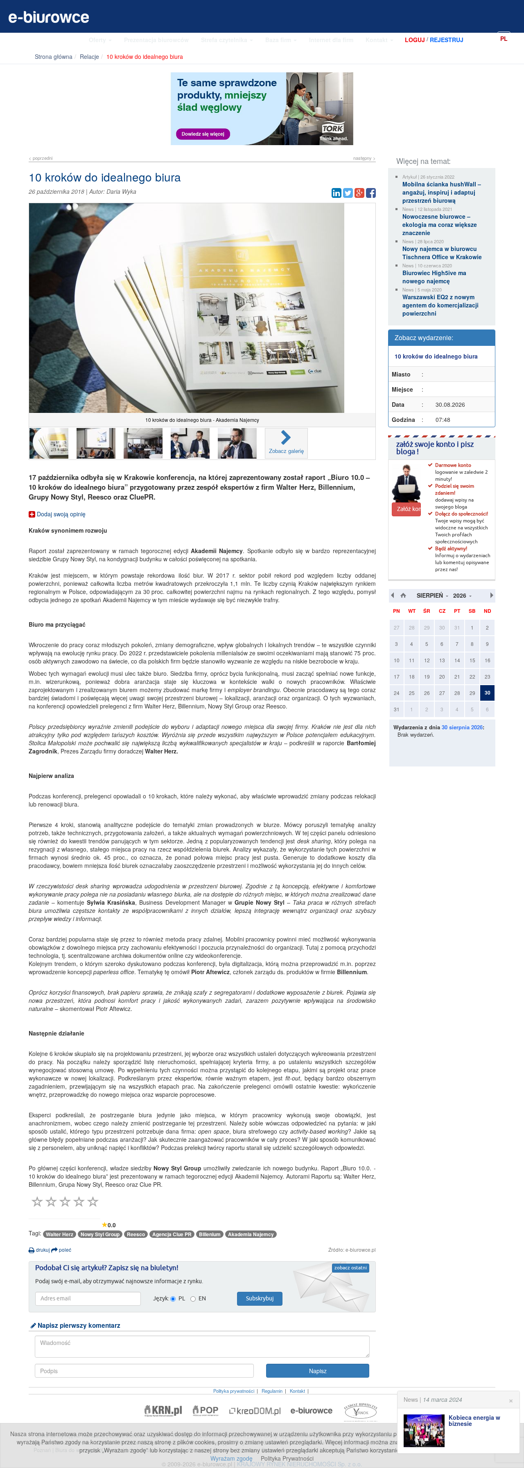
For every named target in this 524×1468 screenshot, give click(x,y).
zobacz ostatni (350, 1268)
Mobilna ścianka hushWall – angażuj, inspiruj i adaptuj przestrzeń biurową (441, 192)
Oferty (98, 40)
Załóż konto (409, 509)
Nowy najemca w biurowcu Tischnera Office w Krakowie (442, 252)
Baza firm (279, 40)
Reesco (136, 1234)
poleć (64, 1249)
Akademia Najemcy (251, 1234)
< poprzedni (40, 158)
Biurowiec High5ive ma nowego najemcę (434, 277)
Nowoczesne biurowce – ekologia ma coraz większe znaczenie (439, 224)
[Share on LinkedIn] (336, 193)
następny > (364, 158)
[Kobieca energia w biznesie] (426, 1430)
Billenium (210, 1234)
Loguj (415, 40)
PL (504, 38)
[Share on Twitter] (348, 193)
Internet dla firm (331, 40)
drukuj (42, 1249)
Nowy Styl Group (100, 1234)
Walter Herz (59, 1234)
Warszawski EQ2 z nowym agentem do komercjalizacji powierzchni (440, 305)
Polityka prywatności (233, 1390)
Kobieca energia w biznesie (474, 1420)
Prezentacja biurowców (156, 40)
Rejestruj (446, 40)
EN (518, 38)
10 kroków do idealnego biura (436, 356)
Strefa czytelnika (225, 40)
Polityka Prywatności (287, 1458)
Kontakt (377, 40)
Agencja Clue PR (172, 1234)
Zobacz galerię (286, 451)
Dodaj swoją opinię (60, 514)
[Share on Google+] (359, 193)
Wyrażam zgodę (231, 1458)
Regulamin (272, 1390)
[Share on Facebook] (371, 193)
